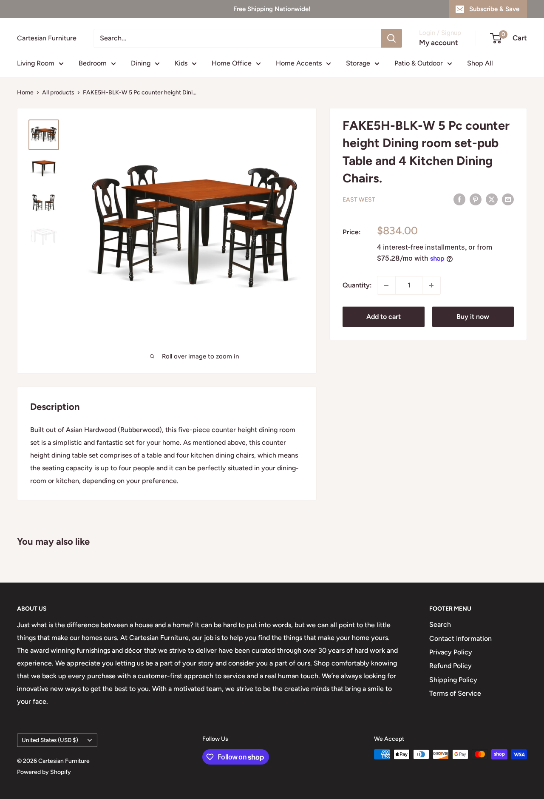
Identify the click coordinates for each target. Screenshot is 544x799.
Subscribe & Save (494, 9)
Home (25, 92)
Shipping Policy (453, 680)
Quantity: (357, 285)
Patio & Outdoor (418, 63)
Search (440, 624)
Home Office (232, 63)
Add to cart (383, 317)
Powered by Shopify (44, 772)
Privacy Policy (450, 652)
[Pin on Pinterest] (476, 199)
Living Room (35, 63)
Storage (358, 63)
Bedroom (93, 63)
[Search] (391, 38)
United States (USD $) (50, 739)
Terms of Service (455, 693)
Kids (181, 63)
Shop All (480, 63)
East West (359, 199)
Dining (140, 63)
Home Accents (299, 63)
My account (438, 42)
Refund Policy (450, 666)
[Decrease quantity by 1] (386, 285)
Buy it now (472, 317)
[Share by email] (508, 199)
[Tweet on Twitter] (492, 199)
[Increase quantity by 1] (431, 285)
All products (58, 92)
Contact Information (460, 638)
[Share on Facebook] (459, 199)
